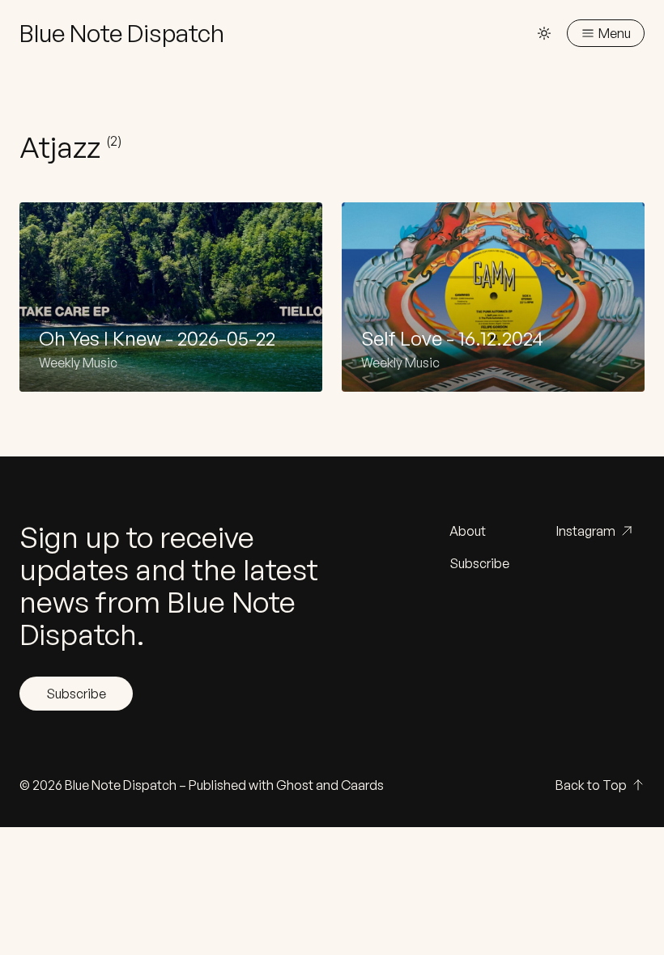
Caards (362, 785)
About (467, 531)
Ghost (294, 785)
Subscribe (76, 693)
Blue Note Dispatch (121, 785)
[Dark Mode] (544, 33)
